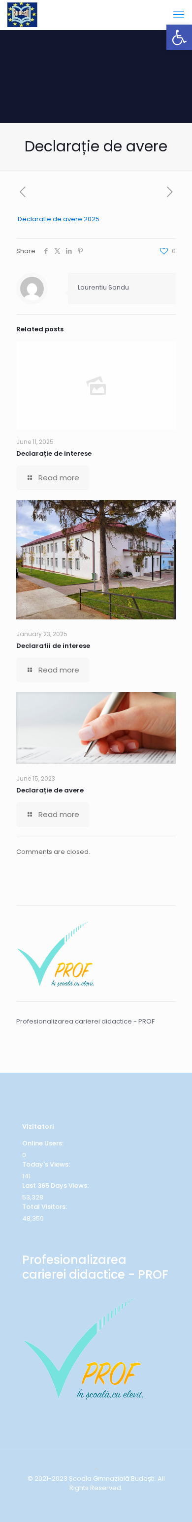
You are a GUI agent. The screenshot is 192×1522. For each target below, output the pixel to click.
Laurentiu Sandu (103, 287)
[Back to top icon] (96, 1469)
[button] (179, 37)
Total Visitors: (45, 1206)
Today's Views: (46, 1164)
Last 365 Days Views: (56, 1185)
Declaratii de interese (53, 645)
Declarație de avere (50, 790)
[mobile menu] (178, 14)
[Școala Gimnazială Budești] (22, 14)
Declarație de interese (54, 453)
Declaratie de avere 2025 (58, 219)
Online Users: (43, 1143)
